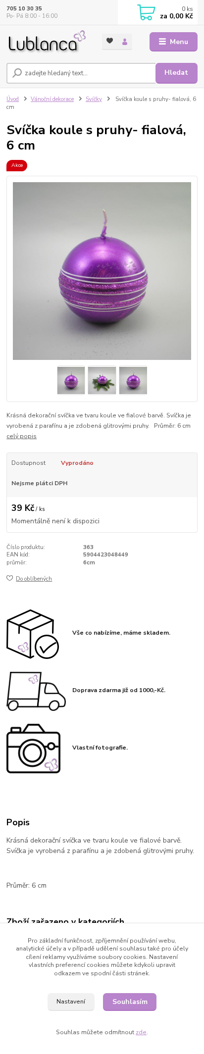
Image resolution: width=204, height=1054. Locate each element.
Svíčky (94, 99)
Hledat (176, 72)
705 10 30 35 (24, 8)
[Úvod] (46, 42)
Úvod (12, 99)
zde (141, 1032)
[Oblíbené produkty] (109, 41)
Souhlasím (130, 1001)
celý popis (21, 436)
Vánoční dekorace (52, 99)
